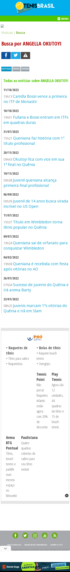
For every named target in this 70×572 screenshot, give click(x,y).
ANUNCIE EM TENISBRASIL (35, 544)
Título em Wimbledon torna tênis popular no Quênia (33, 224)
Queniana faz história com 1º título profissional (34, 140)
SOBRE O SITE (56, 544)
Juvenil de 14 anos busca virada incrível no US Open (36, 203)
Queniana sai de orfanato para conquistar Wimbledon (35, 245)
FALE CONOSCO (14, 544)
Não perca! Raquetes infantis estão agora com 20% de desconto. (42, 406)
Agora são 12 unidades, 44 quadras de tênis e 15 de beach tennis (58, 406)
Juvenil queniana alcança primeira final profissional (30, 182)
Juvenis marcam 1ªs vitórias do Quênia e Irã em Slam (35, 308)
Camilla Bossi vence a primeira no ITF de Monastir (35, 99)
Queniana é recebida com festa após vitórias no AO (36, 266)
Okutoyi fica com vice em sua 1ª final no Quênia (34, 162)
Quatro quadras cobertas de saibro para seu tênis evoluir (28, 456)
